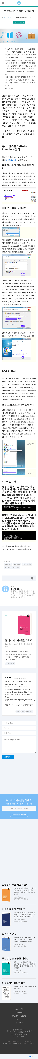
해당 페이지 (11, 160)
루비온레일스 (27, 564)
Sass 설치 (8, 564)
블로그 (19, 1019)
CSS (22, 22)
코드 (16, 22)
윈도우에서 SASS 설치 (12, 567)
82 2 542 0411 (19, 1035)
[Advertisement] (15, 778)
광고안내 (19, 1023)
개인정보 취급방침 (19, 1016)
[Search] (35, 3)
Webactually (8, 18)
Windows (17, 564)
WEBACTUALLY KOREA (10, 1043)
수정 (17, 711)
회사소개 (19, 1009)
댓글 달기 (29, 711)
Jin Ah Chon (16, 589)
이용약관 (19, 1012)
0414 (25, 1035)
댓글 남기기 (8, 757)
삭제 (22, 711)
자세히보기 (10, 664)
